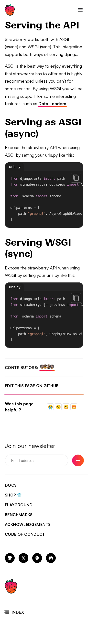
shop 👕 (13, 495)
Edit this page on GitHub (32, 385)
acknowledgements (28, 524)
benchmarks (19, 514)
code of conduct (25, 534)
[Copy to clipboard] (76, 178)
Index (18, 612)
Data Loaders (52, 103)
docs (11, 485)
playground (19, 504)
